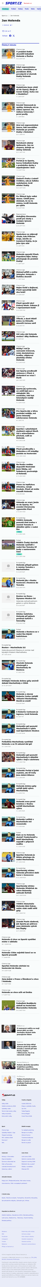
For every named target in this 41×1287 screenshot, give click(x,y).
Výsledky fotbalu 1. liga (8, 1132)
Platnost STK (25, 1169)
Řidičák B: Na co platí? (28, 1164)
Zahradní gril (20, 1200)
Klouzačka (34, 1198)
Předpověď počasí (14, 1180)
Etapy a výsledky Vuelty (29, 1106)
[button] (8, 54)
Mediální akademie (27, 1239)
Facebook (4, 1236)
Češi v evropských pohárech (19, 1183)
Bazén (3, 1198)
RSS (3, 1234)
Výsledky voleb (6, 1108)
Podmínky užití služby (28, 1231)
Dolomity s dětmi (7, 1169)
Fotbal (13, 9)
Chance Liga (20, 49)
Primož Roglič (26, 1113)
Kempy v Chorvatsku (8, 1156)
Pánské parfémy (6, 1220)
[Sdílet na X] (14, 36)
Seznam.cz (28, 3)
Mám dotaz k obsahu (28, 1236)
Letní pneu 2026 (26, 1156)
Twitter (4, 1241)
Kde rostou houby (25, 1180)
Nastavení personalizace (29, 1244)
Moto (33, 9)
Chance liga (5, 1130)
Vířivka (27, 1200)
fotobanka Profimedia (13, 1259)
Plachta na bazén (11, 1198)
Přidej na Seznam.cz (8, 1246)
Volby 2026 (5, 1103)
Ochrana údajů (26, 1234)
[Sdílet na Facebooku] (10, 36)
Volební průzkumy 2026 (9, 1106)
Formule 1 (5, 1140)
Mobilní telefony (6, 1215)
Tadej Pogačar (26, 1111)
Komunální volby (7, 1116)
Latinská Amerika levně (8, 1166)
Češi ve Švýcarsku (7, 1164)
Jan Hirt (24, 1108)
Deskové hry (13, 1218)
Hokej (20, 9)
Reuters (4, 1259)
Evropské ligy (20, 518)
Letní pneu (5, 1218)
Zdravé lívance (26, 1135)
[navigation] (3, 3)
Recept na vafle (26, 1140)
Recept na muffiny (27, 1132)
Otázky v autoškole (27, 1166)
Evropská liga (20, 868)
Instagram (5, 1239)
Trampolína (20, 1198)
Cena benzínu (6, 1183)
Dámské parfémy (28, 1215)
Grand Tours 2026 (27, 1116)
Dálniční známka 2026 (28, 1159)
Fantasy (5, 9)
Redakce (4, 1231)
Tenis (27, 9)
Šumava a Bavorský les (8, 1161)
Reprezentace (21, 214)
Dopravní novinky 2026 (28, 1161)
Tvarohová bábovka (27, 1137)
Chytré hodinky (28, 1218)
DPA (35, 1257)
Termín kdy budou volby (9, 1111)
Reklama (4, 1244)
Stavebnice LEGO (17, 1215)
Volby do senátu (6, 1113)
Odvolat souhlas (26, 1241)
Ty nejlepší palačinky (28, 1130)
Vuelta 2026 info (26, 1103)
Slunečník (28, 1198)
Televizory (20, 1218)
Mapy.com (5, 1180)
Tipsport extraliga (7, 1135)
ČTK (32, 1257)
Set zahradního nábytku (9, 1200)
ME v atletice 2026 (7, 1137)
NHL (3, 1142)
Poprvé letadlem (7, 1159)
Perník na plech (26, 1142)
